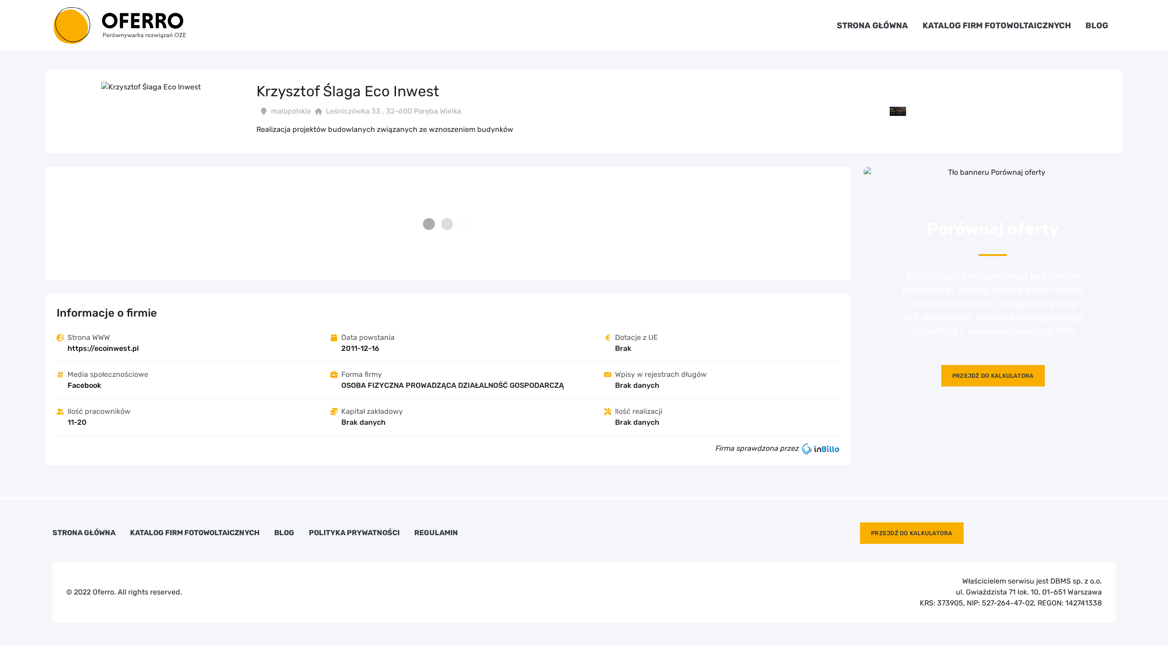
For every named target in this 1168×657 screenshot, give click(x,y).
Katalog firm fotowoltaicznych (997, 26)
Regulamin (436, 533)
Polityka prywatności (354, 533)
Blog (1096, 26)
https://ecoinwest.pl (103, 348)
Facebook (84, 385)
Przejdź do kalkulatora (993, 375)
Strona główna (872, 26)
